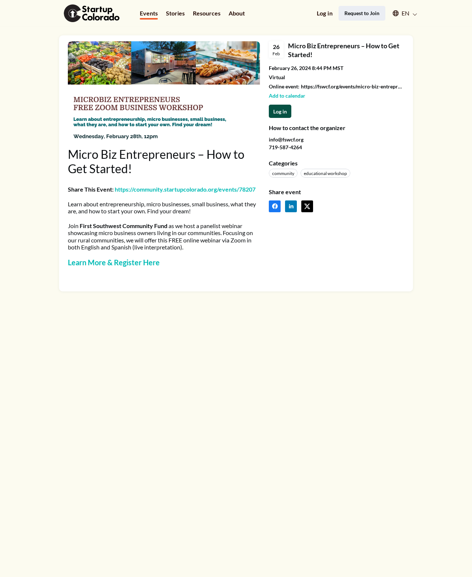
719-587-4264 (285, 147)
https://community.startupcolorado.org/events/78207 (185, 189)
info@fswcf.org (286, 139)
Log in (325, 13)
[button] (401, 13)
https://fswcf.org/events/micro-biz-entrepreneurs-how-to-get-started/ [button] (352, 86)
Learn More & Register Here (114, 262)
